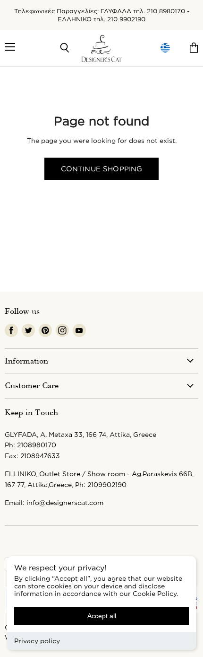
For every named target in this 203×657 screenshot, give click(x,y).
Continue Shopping (102, 169)
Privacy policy (37, 640)
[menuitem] (165, 48)
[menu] (165, 48)
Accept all (101, 616)
